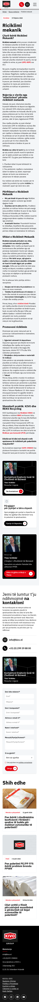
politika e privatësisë (25, 762)
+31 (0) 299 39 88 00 (20, 648)
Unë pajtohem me (19, 762)
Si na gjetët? (10, 753)
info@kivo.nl (16, 639)
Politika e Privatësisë (10, 984)
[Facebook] (4, 996)
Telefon (21, 4)
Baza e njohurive (14, 12)
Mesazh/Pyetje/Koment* (15, 737)
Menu (35, 4)
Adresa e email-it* (12, 718)
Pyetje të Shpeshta (14, 523)
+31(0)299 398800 (9, 958)
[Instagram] (11, 996)
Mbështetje (7, 949)
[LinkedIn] (17, 996)
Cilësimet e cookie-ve (10, 989)
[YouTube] (23, 996)
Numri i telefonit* (12, 728)
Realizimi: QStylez (9, 981)
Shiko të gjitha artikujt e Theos (16, 573)
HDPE (29, 62)
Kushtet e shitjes (8, 986)
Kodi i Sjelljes (7, 991)
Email (27, 4)
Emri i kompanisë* (12, 708)
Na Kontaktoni (12, 491)
